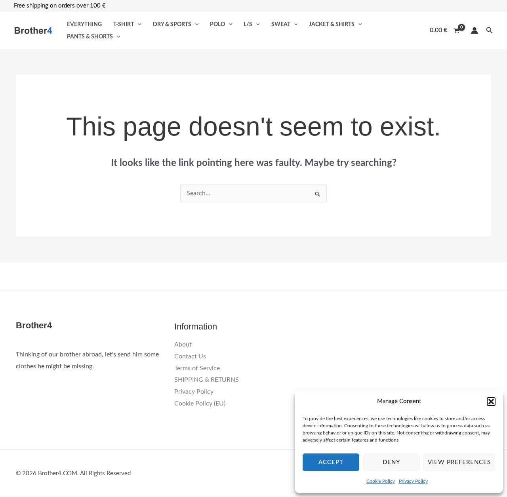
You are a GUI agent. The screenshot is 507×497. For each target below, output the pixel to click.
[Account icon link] (474, 30)
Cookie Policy (380, 481)
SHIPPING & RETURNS (206, 380)
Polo (217, 24)
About (183, 344)
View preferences (459, 462)
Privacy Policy (413, 481)
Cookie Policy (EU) (199, 403)
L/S (248, 24)
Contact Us (190, 356)
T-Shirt (123, 24)
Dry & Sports (172, 24)
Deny (391, 462)
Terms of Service (197, 368)
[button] (491, 402)
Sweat (280, 24)
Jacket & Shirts (332, 24)
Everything (84, 24)
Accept (330, 462)
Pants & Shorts (90, 37)
